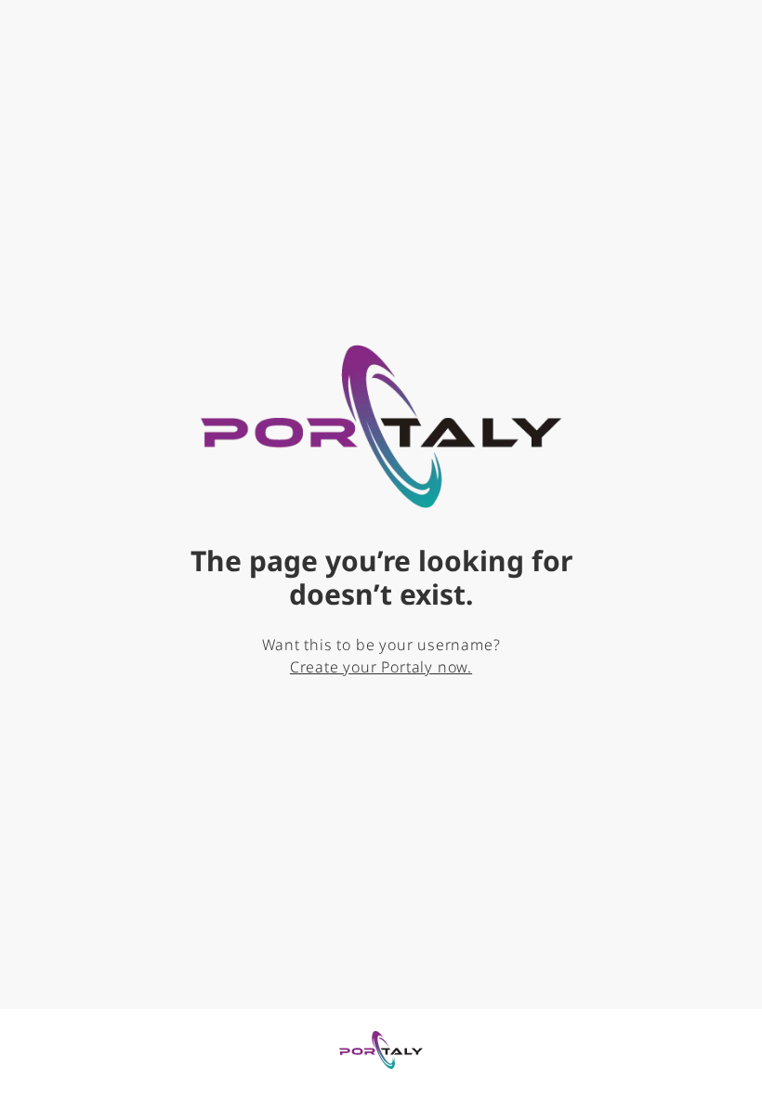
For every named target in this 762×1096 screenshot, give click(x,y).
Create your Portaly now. (381, 667)
